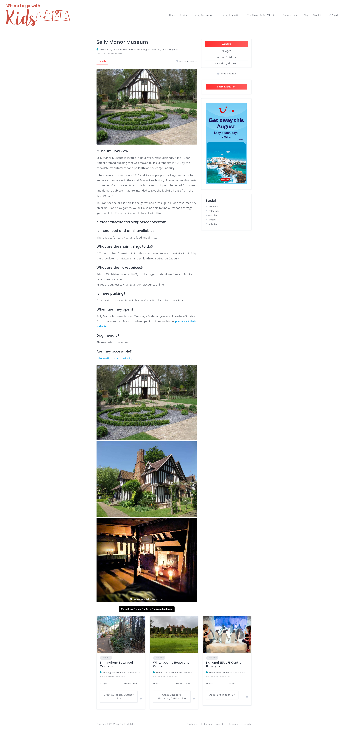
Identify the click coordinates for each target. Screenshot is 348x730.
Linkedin (212, 224)
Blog (306, 15)
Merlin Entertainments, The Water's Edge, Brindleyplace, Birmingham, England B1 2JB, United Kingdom (228, 672)
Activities (184, 15)
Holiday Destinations (203, 15)
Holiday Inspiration (230, 15)
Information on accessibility (114, 358)
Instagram (213, 210)
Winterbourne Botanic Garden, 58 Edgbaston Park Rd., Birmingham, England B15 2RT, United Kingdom (175, 672)
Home (172, 15)
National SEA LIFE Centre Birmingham (223, 664)
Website (226, 44)
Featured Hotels (291, 15)
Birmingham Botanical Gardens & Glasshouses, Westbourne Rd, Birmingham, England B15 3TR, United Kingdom (122, 672)
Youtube (212, 215)
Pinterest (212, 219)
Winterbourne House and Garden (171, 664)
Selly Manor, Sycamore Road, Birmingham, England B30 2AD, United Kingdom (138, 49)
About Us (317, 15)
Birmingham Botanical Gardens (116, 664)
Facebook (213, 206)
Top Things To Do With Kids (261, 15)
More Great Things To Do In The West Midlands (146, 609)
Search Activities (226, 86)
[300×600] (226, 183)
